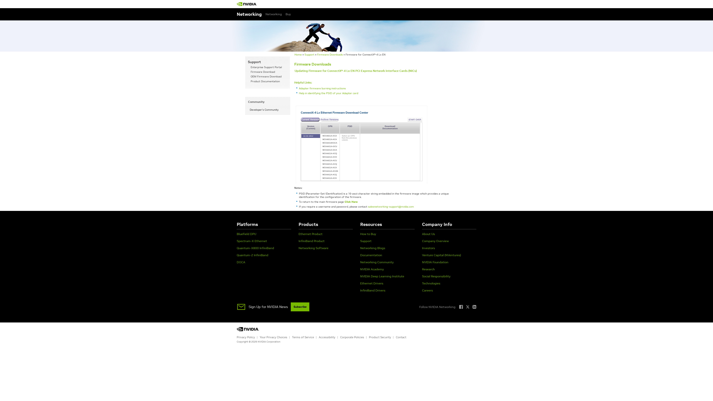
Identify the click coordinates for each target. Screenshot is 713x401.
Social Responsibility (436, 276)
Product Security (380, 337)
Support (309, 54)
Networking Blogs (372, 248)
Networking (274, 14)
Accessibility (327, 337)
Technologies (431, 283)
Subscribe (300, 307)
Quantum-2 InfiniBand (252, 255)
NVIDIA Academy (372, 269)
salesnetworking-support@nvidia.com (391, 206)
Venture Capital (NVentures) (441, 255)
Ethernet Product (311, 234)
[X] (468, 307)
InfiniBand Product (312, 241)
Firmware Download (263, 72)
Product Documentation (265, 81)
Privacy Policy (246, 337)
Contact (401, 337)
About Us (428, 234)
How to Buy (368, 234)
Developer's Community (264, 109)
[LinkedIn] (474, 307)
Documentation (371, 255)
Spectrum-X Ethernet (252, 241)
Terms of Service (303, 337)
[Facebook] (461, 307)
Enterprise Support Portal (266, 67)
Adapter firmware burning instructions (322, 88)
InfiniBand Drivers (372, 290)
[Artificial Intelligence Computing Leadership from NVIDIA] (247, 4)
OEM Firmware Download (266, 76)
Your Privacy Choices (273, 337)
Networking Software (313, 248)
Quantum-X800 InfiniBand (255, 248)
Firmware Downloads (330, 54)
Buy (288, 14)
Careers (427, 290)
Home (298, 54)
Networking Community (377, 262)
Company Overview (435, 241)
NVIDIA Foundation (435, 262)
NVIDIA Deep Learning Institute (382, 276)
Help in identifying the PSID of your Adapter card (328, 93)
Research (428, 269)
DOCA (241, 262)
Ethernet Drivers (371, 283)
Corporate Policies (352, 337)
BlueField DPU (246, 234)
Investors (428, 248)
